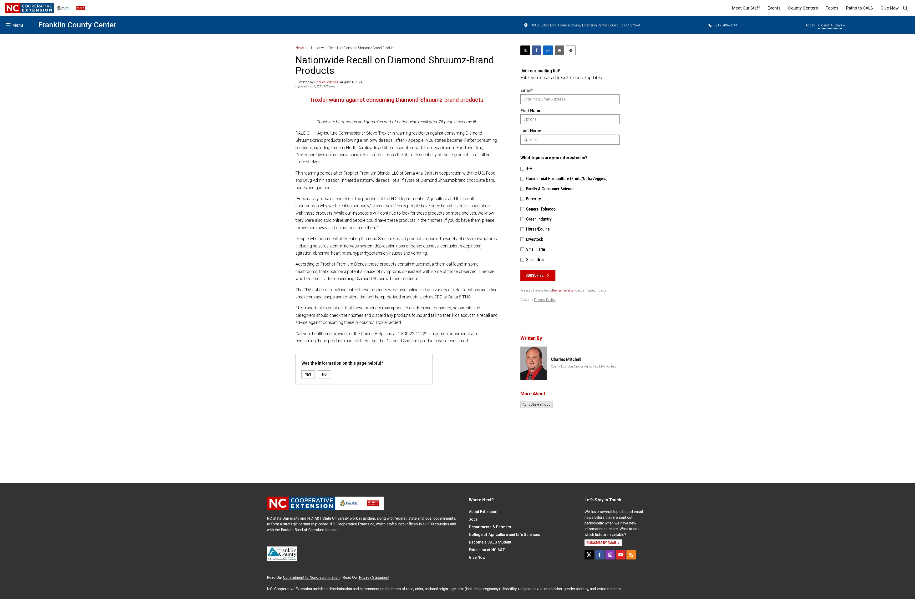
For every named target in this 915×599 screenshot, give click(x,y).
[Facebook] (600, 554)
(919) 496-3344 (725, 25)
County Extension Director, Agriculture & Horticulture (583, 366)
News (299, 48)
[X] (589, 554)
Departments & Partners (490, 527)
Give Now (890, 7)
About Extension (483, 511)
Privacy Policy (544, 300)
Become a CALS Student (490, 542)
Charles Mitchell (326, 82)
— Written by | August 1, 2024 (328, 82)
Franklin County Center (77, 24)
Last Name (530, 130)
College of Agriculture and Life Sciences (504, 534)
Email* (526, 90)
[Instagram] (610, 554)
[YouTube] (620, 554)
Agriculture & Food (536, 404)
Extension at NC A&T (487, 550)
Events (774, 7)
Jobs (473, 519)
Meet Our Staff (746, 7)
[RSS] (631, 554)
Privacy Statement (374, 577)
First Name (530, 110)
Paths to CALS (859, 7)
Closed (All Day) (830, 25)
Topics (832, 7)
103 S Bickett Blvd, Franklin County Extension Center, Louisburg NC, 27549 (585, 25)
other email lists (562, 290)
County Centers (803, 7)
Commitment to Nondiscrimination (311, 577)
